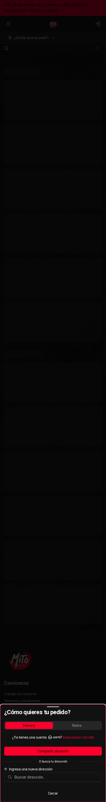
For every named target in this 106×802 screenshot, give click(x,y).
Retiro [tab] (77, 725)
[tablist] (53, 725)
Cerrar (53, 793)
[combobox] (56, 777)
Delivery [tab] (29, 725)
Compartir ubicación (53, 751)
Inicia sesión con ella (78, 737)
